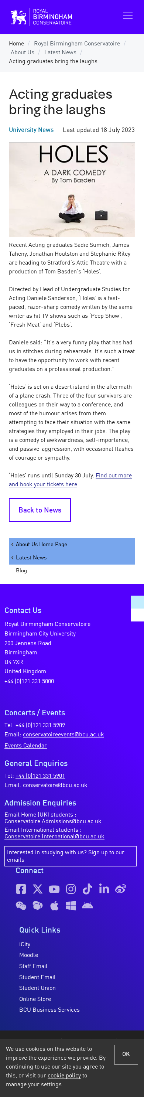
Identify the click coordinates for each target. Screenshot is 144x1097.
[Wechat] (21, 905)
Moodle (28, 955)
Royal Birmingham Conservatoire (77, 44)
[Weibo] (120, 889)
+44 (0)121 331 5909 (40, 726)
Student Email (37, 978)
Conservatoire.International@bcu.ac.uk (54, 837)
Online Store (35, 999)
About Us (22, 53)
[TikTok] (87, 889)
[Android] (87, 905)
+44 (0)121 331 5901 (40, 776)
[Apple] (54, 905)
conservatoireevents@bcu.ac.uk (63, 735)
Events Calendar (25, 746)
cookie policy (64, 1076)
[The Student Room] (37, 905)
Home (16, 44)
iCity (24, 945)
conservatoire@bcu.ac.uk (55, 785)
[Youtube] (54, 889)
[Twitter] (37, 889)
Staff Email (33, 967)
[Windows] (70, 905)
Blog (21, 571)
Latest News (60, 53)
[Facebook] (21, 889)
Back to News (39, 510)
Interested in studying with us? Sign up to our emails (65, 856)
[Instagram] (70, 889)
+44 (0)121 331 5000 (29, 682)
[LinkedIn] (104, 889)
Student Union (37, 988)
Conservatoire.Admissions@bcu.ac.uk (53, 822)
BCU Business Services (49, 1010)
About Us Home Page (41, 545)
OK (126, 1054)
